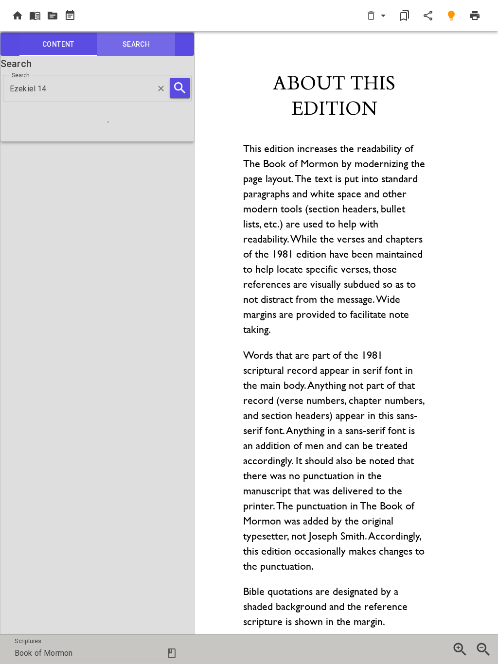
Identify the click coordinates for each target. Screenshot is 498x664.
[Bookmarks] (404, 15)
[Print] (474, 15)
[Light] (451, 15)
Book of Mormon (43, 653)
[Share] (428, 15)
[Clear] (161, 88)
